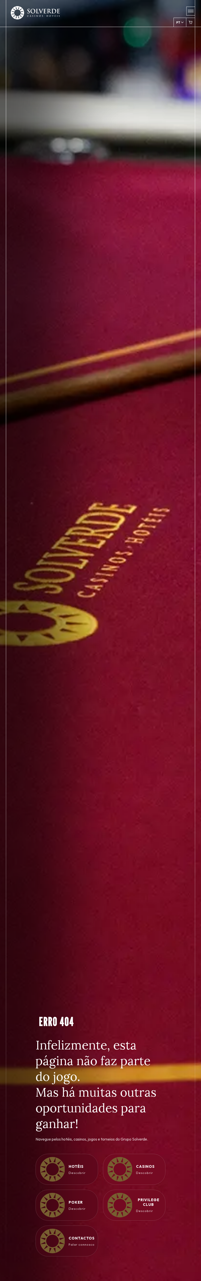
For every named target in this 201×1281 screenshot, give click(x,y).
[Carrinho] (190, 22)
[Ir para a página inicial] (35, 16)
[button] (190, 11)
